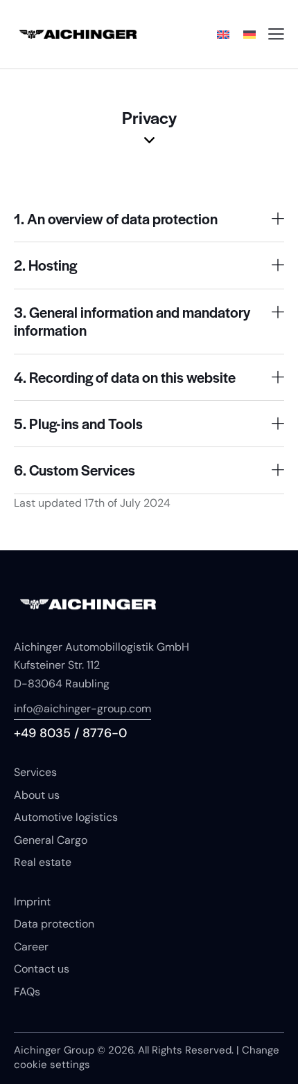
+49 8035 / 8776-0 (70, 733)
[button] (149, 219)
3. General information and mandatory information (132, 321)
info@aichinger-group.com (82, 708)
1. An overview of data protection (116, 219)
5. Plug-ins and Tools (78, 424)
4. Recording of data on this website (125, 377)
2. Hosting (45, 265)
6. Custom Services (74, 470)
